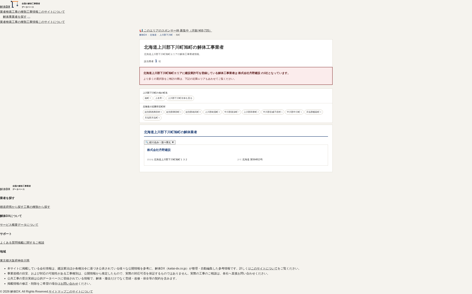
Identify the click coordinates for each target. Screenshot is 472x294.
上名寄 (159, 98)
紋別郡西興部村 (153, 112)
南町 (148, 98)
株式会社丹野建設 (159, 149)
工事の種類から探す (37, 206)
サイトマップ (57, 291)
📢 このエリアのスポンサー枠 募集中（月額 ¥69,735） (175, 30)
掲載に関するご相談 (31, 242)
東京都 (4, 260)
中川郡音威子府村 (272, 112)
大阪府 (13, 260)
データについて (28, 224)
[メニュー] (28, 17)
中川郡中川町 (294, 112)
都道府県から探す (12, 206)
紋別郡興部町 (173, 112)
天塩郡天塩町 (152, 118)
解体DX (143, 35)
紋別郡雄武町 (193, 112)
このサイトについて (51, 11)
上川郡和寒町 (251, 112)
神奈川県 (24, 260)
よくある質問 (9, 242)
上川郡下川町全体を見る (180, 98)
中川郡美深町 (231, 112)
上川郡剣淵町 (212, 112)
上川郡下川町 (166, 35)
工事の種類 (19, 11)
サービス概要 (9, 224)
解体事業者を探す (15, 16)
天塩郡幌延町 (313, 112)
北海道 (153, 35)
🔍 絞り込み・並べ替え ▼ (159, 142)
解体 (5, 6)
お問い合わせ (69, 283)
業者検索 (6, 11)
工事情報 (32, 11)
